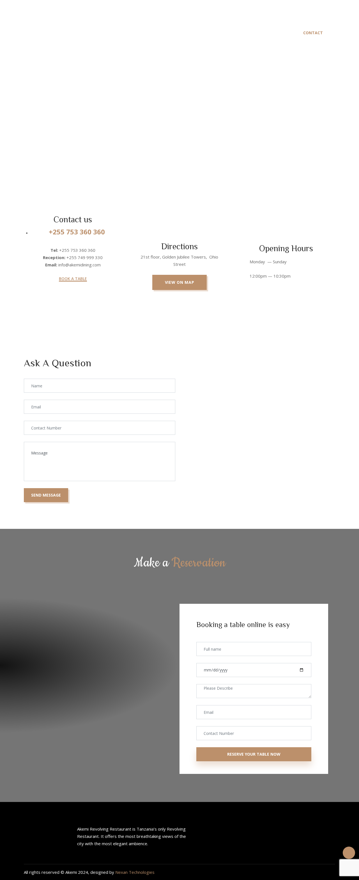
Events (240, 32)
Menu (161, 32)
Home (97, 32)
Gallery (275, 32)
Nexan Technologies (135, 872)
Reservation (200, 32)
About (130, 32)
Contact (313, 32)
